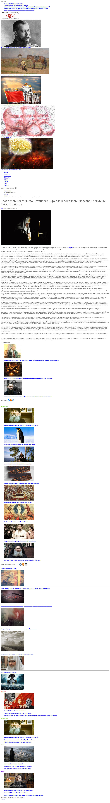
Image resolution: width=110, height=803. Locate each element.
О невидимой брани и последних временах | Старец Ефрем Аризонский (21, 425)
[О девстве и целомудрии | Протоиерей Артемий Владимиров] (19, 788)
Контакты (6, 185)
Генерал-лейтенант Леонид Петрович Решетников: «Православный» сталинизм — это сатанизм (31, 360)
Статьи (5, 180)
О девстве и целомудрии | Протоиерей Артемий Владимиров (18, 790)
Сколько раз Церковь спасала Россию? (13, 763)
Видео (5, 183)
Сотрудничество (7, 191)
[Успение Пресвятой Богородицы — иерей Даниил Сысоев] (19, 500)
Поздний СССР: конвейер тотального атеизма (13, 3)
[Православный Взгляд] (10, 19)
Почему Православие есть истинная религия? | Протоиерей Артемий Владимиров (23, 795)
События (6, 182)
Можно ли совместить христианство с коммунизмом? (13, 105)
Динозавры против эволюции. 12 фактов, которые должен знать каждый (19, 10)
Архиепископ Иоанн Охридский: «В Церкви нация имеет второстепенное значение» (28, 396)
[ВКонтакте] (9, 400)
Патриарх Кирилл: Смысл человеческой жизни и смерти (17, 654)
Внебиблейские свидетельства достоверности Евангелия (18, 766)
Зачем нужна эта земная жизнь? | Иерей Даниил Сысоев (17, 464)
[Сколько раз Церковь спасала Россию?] (19, 761)
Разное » (6, 195)
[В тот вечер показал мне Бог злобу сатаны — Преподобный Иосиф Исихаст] (19, 558)
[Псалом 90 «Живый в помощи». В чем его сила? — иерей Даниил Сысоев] (19, 480)
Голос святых (7, 176)
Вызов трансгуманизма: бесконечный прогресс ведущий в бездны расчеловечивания (25, 588)
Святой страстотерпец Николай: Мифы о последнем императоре (16, 47)
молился (70, 247)
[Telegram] (13, 400)
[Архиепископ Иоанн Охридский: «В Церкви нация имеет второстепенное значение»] (13, 394)
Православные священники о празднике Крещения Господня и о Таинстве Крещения (28, 378)
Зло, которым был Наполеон (9, 672)
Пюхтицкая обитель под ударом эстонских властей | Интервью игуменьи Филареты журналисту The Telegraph (27, 7)
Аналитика (6, 174)
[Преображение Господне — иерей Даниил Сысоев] (19, 519)
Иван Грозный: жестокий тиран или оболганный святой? (17, 768)
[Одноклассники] (11, 400)
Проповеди (6, 178)
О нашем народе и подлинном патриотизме (11, 169)
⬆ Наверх (3, 799)
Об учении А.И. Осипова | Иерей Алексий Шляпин (15, 792)
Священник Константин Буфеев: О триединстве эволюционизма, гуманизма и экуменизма (26, 606)
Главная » (6, 194)
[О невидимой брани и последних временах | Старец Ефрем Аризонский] (19, 423)
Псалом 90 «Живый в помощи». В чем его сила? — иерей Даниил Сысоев (21, 483)
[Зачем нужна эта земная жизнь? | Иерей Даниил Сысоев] (19, 461)
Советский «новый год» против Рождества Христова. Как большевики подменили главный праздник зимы (26, 8)
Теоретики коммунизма (6, 137)
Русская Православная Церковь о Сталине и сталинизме (16, 5)
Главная (6, 172)
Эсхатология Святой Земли (8, 568)
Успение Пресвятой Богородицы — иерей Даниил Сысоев (17, 502)
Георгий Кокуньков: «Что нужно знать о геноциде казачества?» (15, 75)
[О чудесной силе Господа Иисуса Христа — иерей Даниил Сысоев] (19, 538)
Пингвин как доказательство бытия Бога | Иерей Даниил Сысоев (19, 444)
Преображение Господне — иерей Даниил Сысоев (16, 521)
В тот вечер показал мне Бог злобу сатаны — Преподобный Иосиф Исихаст (22, 560)
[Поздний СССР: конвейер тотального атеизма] (19, 708)
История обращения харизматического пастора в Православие (19, 628)
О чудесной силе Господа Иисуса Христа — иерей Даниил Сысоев (20, 541)
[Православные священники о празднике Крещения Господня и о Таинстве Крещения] (13, 376)
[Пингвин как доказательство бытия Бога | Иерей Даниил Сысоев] (19, 442)
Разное (2, 208)
